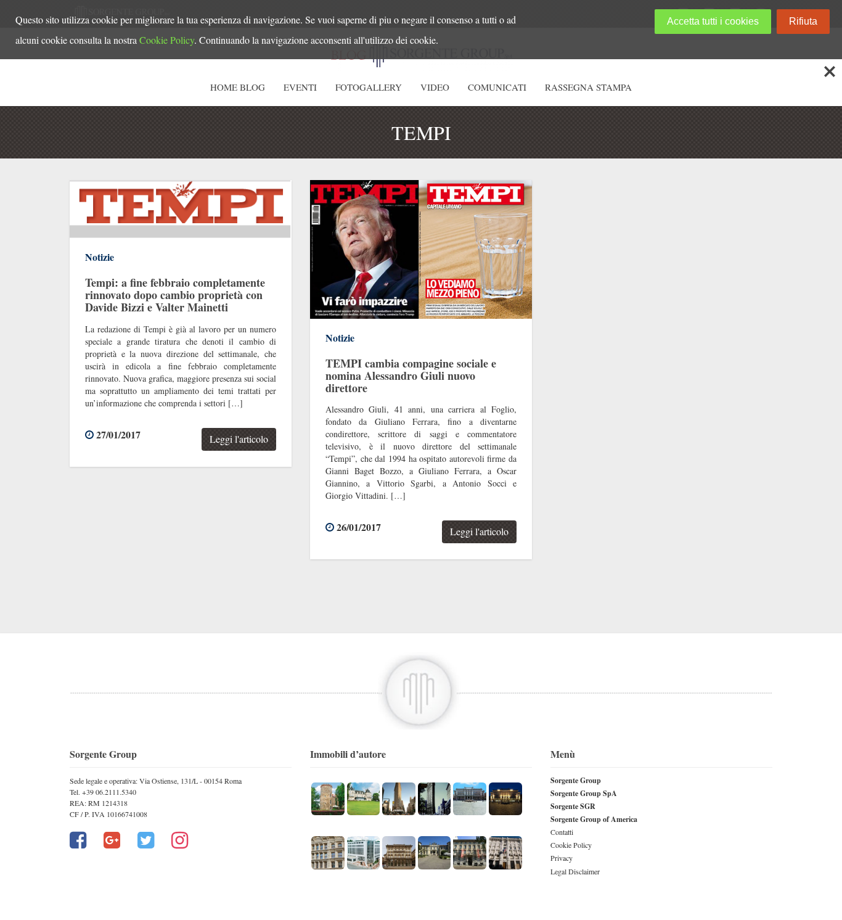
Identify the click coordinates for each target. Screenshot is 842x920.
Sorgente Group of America (593, 819)
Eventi (300, 87)
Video (434, 87)
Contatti (561, 832)
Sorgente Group (575, 780)
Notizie (99, 257)
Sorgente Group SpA (583, 793)
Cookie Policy (571, 845)
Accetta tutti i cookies (713, 21)
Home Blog (237, 87)
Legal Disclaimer (575, 871)
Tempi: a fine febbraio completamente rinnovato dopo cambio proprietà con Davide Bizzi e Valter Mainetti (175, 294)
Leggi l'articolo (239, 438)
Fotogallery (368, 87)
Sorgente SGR (572, 806)
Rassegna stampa (588, 87)
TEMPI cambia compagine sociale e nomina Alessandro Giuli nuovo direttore (410, 375)
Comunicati (497, 87)
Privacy (561, 858)
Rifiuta (803, 21)
